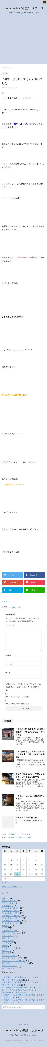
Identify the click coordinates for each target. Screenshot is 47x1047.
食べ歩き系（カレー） (11, 921)
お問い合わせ (23, 1025)
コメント (9, 625)
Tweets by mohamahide (12, 887)
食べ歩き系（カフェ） (11, 918)
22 (36, 869)
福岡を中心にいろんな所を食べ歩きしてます (23, 1035)
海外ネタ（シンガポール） (13, 961)
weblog (5, 898)
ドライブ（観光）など (11, 933)
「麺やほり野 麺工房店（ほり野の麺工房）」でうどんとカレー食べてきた (30, 732)
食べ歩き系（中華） (10, 913)
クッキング (6, 943)
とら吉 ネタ (7, 903)
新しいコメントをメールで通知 (17, 697)
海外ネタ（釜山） (9, 966)
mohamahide (15, 607)
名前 (8, 655)
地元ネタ (6, 951)
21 (29, 869)
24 (5, 874)
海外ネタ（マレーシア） (12, 958)
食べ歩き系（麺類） (10, 931)
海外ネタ (6, 953)
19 (17, 869)
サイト (7, 673)
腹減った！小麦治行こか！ (27, 818)
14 (29, 865)
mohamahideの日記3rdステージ (23, 8)
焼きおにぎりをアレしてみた (20, 837)
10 (5, 865)
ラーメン (6, 926)
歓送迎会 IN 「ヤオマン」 (20, 834)
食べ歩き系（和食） (10, 908)
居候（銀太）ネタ (9, 901)
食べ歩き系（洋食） (10, 911)
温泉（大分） (7, 938)
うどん (6, 602)
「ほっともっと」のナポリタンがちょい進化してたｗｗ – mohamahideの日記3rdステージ (23, 989)
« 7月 (4, 882)
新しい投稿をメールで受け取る (17, 704)
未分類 (5, 946)
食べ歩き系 (6, 906)
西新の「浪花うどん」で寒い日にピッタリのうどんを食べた (30, 775)
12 (17, 865)
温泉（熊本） (7, 936)
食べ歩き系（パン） (10, 923)
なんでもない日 (8, 948)
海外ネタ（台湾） (9, 956)
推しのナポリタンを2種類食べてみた (18, 987)
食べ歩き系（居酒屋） (11, 916)
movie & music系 (9, 968)
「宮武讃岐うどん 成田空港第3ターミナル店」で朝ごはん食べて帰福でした (30, 754)
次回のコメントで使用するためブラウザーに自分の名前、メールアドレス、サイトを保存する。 (23, 687)
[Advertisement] (23, 40)
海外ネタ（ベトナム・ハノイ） (15, 963)
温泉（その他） (8, 941)
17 (5, 869)
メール (9, 664)
